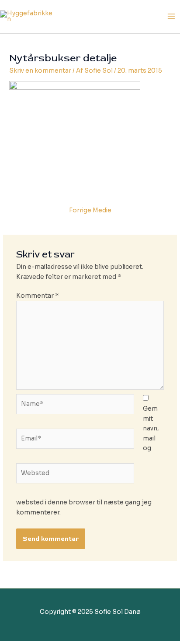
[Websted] (75, 475)
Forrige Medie (90, 210)
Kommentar (37, 295)
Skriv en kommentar (40, 70)
